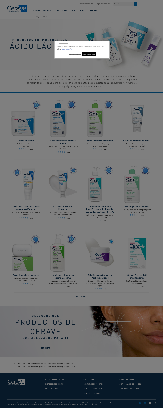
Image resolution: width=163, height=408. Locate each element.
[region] (82, 50)
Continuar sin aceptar (63, 43)
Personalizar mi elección (75, 54)
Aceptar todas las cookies (89, 54)
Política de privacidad (67, 49)
